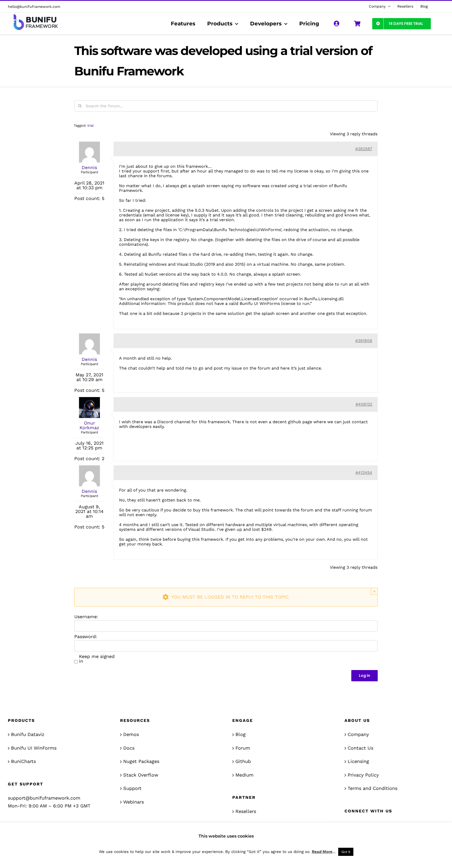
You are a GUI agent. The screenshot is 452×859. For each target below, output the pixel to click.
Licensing (358, 761)
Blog (240, 734)
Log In (364, 675)
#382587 (363, 148)
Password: (85, 636)
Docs (128, 748)
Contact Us (360, 748)
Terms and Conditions (372, 788)
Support (132, 788)
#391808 (363, 340)
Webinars (133, 802)
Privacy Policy (363, 775)
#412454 (363, 472)
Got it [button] (345, 852)
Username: (86, 616)
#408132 (363, 404)
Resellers (245, 811)
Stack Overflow (140, 775)
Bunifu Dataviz (27, 734)
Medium (244, 775)
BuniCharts (23, 761)
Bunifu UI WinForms (33, 748)
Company (358, 734)
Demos (131, 734)
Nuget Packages (141, 761)
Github (243, 761)
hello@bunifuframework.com (34, 6)
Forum (242, 748)
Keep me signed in (97, 658)
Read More (322, 851)
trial (90, 125)
